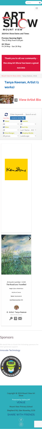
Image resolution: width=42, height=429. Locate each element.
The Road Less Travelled (16, 284)
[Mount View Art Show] (20, 20)
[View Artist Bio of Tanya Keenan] (15, 318)
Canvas (19, 292)
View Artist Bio (29, 100)
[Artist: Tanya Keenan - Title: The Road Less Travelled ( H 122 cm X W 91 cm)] (16, 255)
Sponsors (6, 337)
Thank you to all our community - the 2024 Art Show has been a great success (21, 63)
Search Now (17, 118)
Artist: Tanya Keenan (17, 312)
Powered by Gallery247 (21, 399)
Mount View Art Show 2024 (11, 76)
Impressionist (18, 296)
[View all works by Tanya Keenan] (16, 306)
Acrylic (13, 292)
